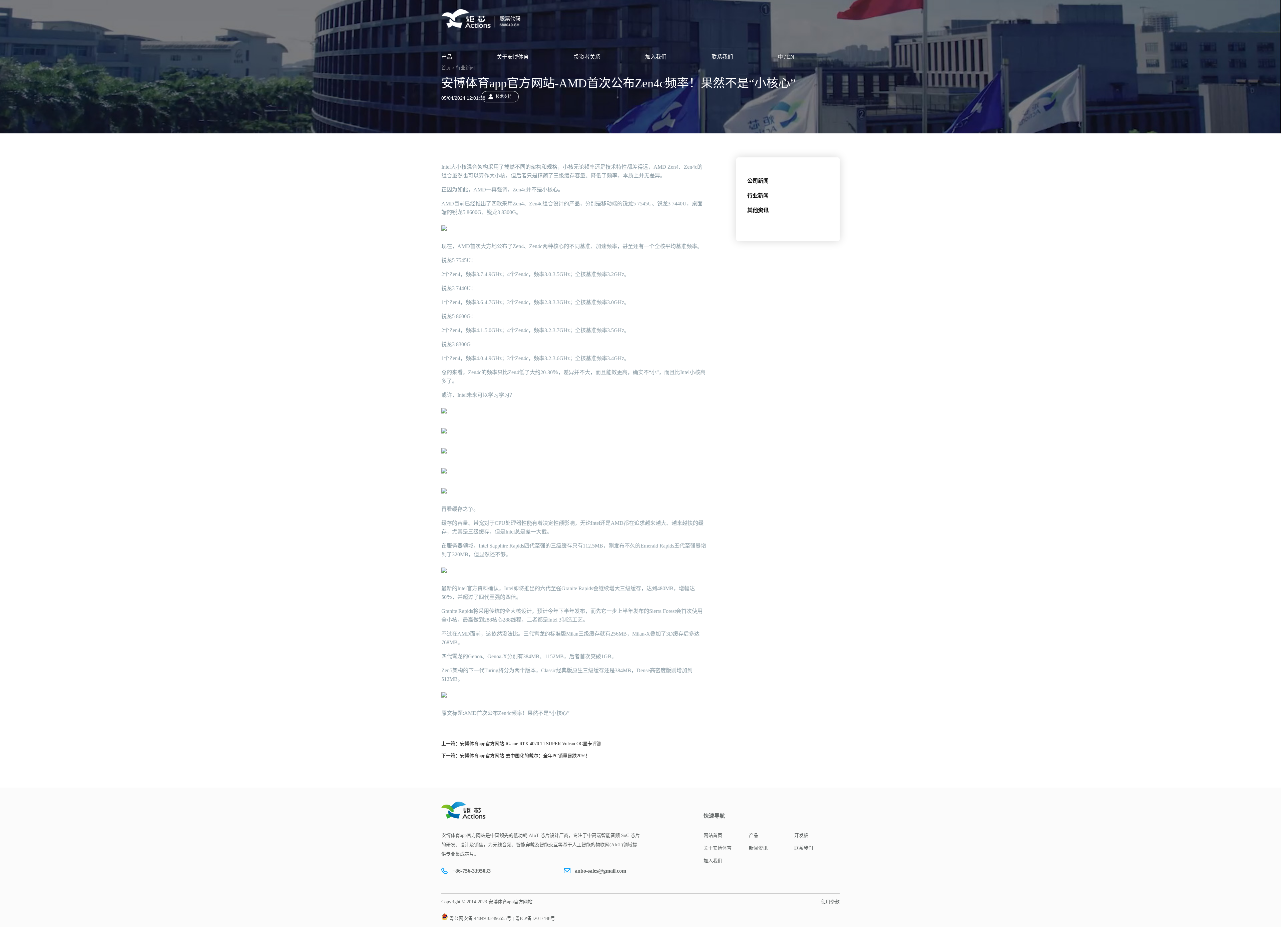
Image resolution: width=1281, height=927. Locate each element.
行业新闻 (758, 195)
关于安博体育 (513, 57)
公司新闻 (758, 181)
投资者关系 (587, 57)
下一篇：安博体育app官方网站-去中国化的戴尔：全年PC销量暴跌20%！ (515, 755)
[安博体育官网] (483, 18)
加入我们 (656, 57)
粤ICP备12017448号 (535, 918)
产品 (446, 57)
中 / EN (786, 57)
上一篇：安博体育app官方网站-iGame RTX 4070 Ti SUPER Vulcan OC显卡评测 (521, 743)
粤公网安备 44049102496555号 (480, 918)
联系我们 (722, 57)
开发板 (801, 835)
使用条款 (830, 901)
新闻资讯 (758, 848)
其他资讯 (758, 210)
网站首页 (713, 835)
